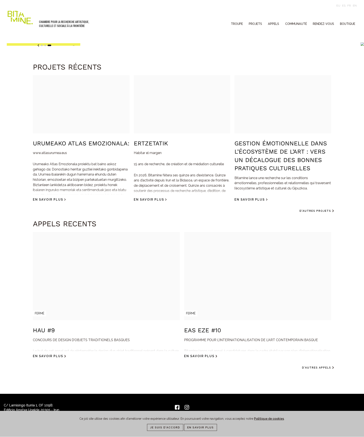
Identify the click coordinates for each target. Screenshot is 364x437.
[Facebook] (177, 407)
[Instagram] (187, 407)
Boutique (347, 23)
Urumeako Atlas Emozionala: (81, 143)
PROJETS (255, 23)
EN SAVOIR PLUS (200, 427)
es (343, 5)
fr (349, 5)
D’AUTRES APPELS (316, 367)
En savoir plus (48, 199)
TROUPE (237, 23)
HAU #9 (44, 330)
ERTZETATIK (151, 143)
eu (338, 5)
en (355, 5)
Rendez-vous (323, 23)
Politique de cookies (269, 418)
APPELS (273, 23)
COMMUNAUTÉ (296, 23)
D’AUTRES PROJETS (315, 210)
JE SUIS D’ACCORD (165, 427)
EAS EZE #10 (202, 330)
